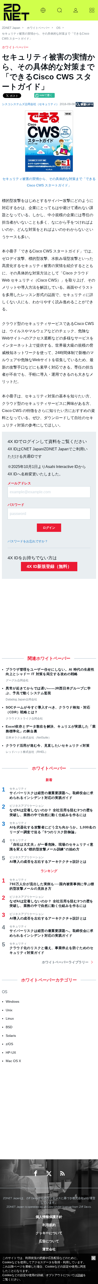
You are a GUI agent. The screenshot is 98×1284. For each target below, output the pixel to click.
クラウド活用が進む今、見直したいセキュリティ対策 (48, 745)
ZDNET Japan (11, 28)
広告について (49, 1241)
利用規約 (49, 1225)
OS (58, 28)
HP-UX (11, 1052)
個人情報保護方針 (49, 1217)
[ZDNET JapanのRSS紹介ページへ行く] (62, 1173)
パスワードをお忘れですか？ (28, 541)
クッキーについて (49, 1233)
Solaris (11, 1035)
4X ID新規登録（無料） (49, 566)
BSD (9, 1027)
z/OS (9, 1044)
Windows (12, 1001)
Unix (9, 1010)
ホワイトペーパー (38, 28)
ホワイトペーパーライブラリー (65, 962)
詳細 (80, 1275)
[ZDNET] (16, 10)
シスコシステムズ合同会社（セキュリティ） (31, 104)
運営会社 (49, 1249)
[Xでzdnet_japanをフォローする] (49, 1173)
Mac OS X (13, 1061)
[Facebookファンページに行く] (35, 1173)
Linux (10, 1018)
